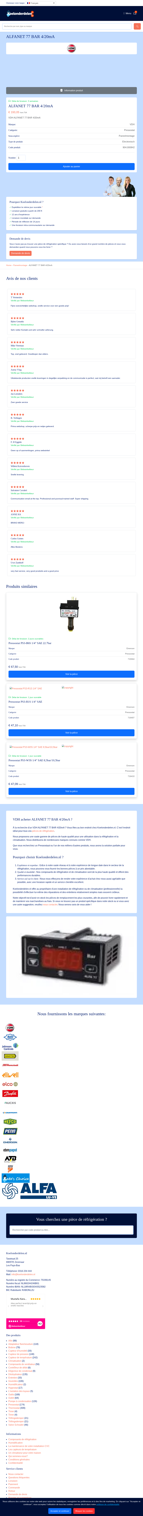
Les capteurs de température (22, 1449)
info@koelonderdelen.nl (23, 1274)
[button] (41, 3)
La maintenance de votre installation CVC (29, 1446)
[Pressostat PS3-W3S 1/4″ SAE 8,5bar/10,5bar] (71, 747)
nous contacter (50, 904)
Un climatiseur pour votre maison (24, 1453)
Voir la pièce (71, 674)
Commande (14, 1487)
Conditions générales (19, 1459)
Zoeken (137, 26)
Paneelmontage (20, 265)
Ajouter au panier (71, 166)
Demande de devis (20, 253)
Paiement (13, 1484)
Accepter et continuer (59, 1511)
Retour (11, 1491)
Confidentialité (15, 1463)
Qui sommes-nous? (18, 1456)
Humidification (15, 1443)
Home (8, 265)
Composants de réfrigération (22, 1439)
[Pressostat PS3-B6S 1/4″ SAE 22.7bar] (71, 613)
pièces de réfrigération (43, 831)
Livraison (12, 1481)
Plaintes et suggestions (19, 1498)
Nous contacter (15, 1474)
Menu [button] (128, 13)
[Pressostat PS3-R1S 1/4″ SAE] (71, 689)
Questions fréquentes (18, 1477)
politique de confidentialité (107, 1504)
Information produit (73, 90)
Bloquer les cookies (84, 1511)
